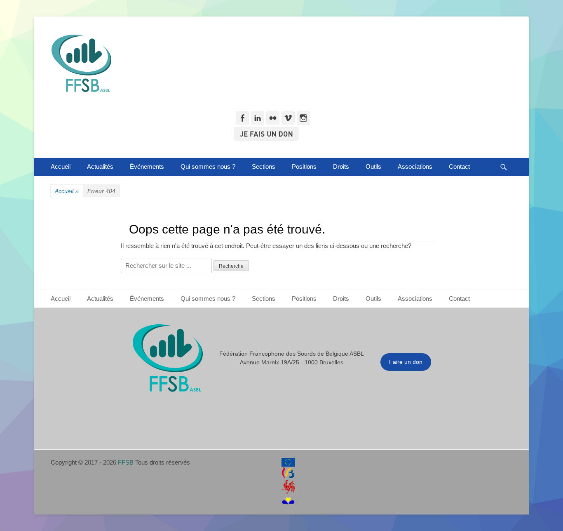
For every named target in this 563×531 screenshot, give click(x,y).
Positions (304, 166)
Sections (263, 166)
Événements (147, 166)
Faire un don (405, 362)
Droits (341, 166)
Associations (415, 166)
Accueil (60, 166)
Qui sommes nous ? (208, 166)
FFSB (126, 462)
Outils (373, 166)
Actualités (100, 166)
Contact (459, 166)
